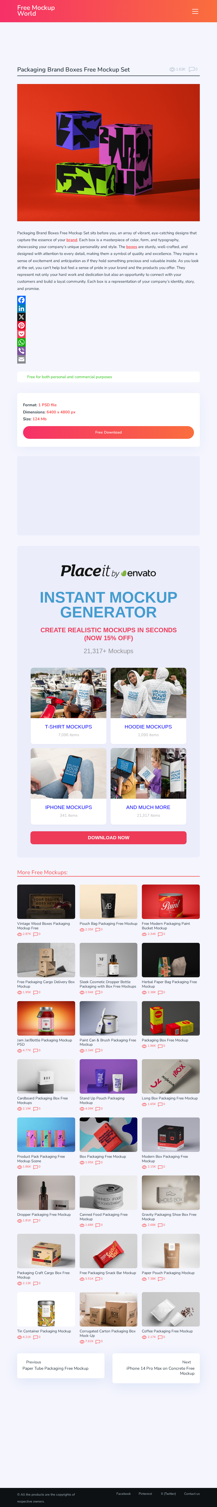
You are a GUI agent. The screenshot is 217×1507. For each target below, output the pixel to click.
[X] (108, 317)
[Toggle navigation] (195, 11)
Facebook (123, 1494)
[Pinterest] (108, 325)
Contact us (192, 1494)
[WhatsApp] (108, 342)
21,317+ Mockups (108, 651)
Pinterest (145, 1494)
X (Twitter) (168, 1494)
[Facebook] (108, 300)
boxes (131, 246)
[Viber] (108, 351)
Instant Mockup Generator (109, 605)
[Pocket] (108, 334)
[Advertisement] (113, 45)
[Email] (108, 359)
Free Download (108, 432)
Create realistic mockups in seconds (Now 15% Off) (108, 634)
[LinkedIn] (108, 308)
